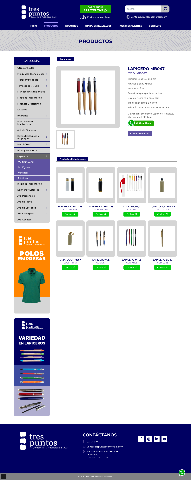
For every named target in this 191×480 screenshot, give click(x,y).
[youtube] (164, 439)
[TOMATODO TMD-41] (70, 238)
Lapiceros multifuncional (157, 107)
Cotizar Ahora (143, 123)
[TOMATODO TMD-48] (70, 185)
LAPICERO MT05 (132, 259)
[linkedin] (157, 439)
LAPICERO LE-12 (162, 259)
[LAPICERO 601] (131, 185)
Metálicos (23, 172)
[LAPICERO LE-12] (162, 238)
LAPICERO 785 (101, 259)
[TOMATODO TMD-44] (162, 185)
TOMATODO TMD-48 (70, 206)
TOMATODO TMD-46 (101, 206)
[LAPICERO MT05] (131, 238)
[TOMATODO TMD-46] (100, 185)
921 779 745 (93, 441)
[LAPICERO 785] (100, 238)
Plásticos (23, 178)
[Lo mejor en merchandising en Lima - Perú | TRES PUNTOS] (39, 12)
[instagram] (149, 439)
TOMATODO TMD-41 (70, 259)
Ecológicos (24, 167)
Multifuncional (26, 162)
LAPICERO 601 (131, 206)
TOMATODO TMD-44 (162, 206)
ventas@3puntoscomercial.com (149, 17)
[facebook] (141, 439)
